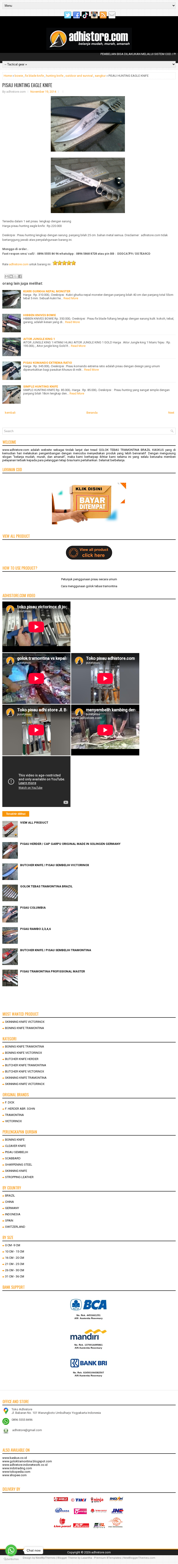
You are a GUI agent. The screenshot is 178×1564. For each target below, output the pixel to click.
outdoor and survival (79, 75)
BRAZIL (10, 1195)
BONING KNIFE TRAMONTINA (24, 1028)
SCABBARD (13, 1158)
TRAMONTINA (14, 1115)
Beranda (92, 412)
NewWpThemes (45, 1557)
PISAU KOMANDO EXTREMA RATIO (47, 362)
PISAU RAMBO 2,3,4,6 (35, 929)
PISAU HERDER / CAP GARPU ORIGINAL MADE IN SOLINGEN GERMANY (70, 844)
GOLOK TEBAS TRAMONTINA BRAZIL (46, 886)
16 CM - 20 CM (14, 1257)
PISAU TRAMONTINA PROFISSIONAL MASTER (52, 971)
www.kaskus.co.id (14, 1458)
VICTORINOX (13, 1121)
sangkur (100, 75)
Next (171, 412)
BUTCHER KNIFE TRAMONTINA (25, 1065)
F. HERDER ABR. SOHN (20, 1108)
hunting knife (54, 75)
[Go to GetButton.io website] (11, 1559)
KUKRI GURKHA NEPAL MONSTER (46, 291)
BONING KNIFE (15, 1139)
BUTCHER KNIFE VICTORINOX (24, 1071)
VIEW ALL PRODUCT (34, 822)
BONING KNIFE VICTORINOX (23, 1052)
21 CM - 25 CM (14, 1264)
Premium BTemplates (107, 1557)
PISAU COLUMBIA (33, 907)
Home (8, 75)
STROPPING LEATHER (19, 1177)
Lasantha (86, 1557)
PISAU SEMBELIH (16, 1152)
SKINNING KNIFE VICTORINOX (24, 1021)
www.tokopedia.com (16, 1471)
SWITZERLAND (15, 1226)
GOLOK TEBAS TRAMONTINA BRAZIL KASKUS (131, 450)
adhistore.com (19, 264)
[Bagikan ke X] (15, 276)
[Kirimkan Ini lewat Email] (6, 276)
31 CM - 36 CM (14, 1276)
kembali (10, 412)
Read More (71, 298)
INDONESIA (12, 1214)
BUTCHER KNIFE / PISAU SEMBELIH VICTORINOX (54, 865)
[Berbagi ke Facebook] (20, 276)
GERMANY (12, 1208)
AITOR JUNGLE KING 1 (39, 339)
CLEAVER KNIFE (15, 1146)
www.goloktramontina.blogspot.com (27, 1461)
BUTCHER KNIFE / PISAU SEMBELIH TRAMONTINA (55, 950)
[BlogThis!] (11, 276)
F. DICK (9, 1102)
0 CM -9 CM (12, 1245)
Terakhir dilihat (15, 814)
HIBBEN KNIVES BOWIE (39, 315)
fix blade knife (34, 75)
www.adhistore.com (15, 450)
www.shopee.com (14, 1475)
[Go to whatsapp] (11, 1550)
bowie (19, 75)
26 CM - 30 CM (14, 1270)
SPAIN (9, 1220)
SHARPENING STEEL (18, 1164)
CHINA (9, 1202)
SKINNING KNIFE (16, 1171)
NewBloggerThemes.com (139, 1557)
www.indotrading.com (17, 1468)
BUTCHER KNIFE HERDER (21, 1059)
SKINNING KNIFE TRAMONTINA (26, 1077)
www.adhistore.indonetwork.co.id (25, 1464)
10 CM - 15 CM (14, 1251)
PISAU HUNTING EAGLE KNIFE (27, 85)
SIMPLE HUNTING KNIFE (40, 386)
